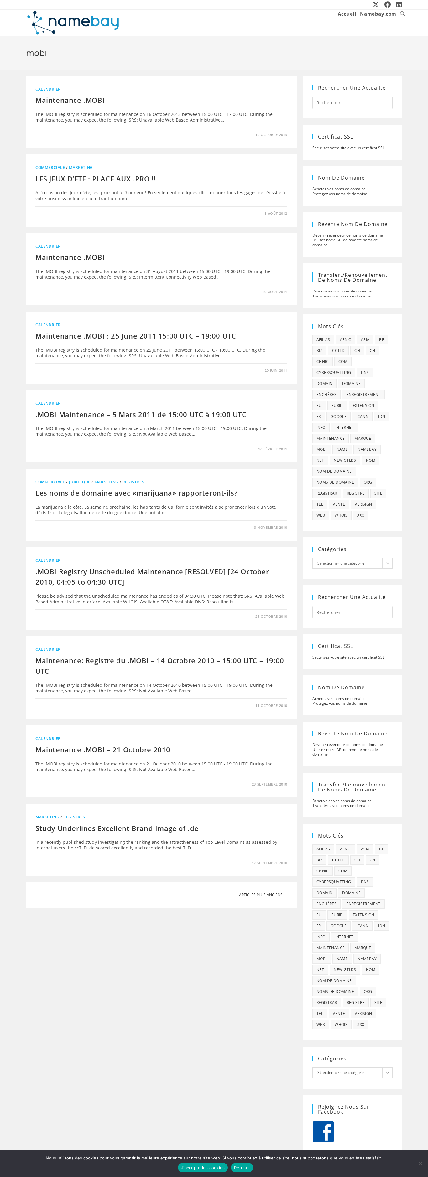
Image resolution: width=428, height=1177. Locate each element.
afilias (323, 339)
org (368, 482)
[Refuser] (420, 1163)
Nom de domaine (334, 471)
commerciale (50, 167)
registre (356, 493)
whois (341, 515)
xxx (360, 515)
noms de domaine (335, 482)
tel (319, 504)
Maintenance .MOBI (70, 100)
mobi (321, 449)
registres (133, 482)
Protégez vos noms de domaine (339, 194)
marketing (81, 167)
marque (362, 438)
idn (381, 416)
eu (319, 405)
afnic (345, 339)
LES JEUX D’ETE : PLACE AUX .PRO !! (95, 178)
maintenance (330, 438)
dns (365, 372)
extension (363, 405)
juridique (79, 482)
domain (324, 383)
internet (344, 427)
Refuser (242, 1167)
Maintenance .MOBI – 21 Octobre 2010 (102, 749)
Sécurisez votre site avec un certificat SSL (348, 147)
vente (339, 504)
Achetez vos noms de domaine (339, 189)
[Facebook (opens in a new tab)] (388, 5)
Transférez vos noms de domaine (341, 296)
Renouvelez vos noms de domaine (342, 291)
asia (365, 339)
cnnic (322, 361)
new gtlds (345, 460)
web (320, 515)
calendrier (48, 89)
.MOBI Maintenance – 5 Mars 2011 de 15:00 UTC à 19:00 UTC (141, 414)
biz (319, 350)
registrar (326, 493)
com (342, 361)
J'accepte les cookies (203, 1167)
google (339, 416)
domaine (351, 383)
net (320, 460)
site (378, 493)
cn (372, 350)
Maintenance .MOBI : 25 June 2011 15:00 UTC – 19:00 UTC (135, 335)
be (381, 339)
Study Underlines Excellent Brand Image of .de (117, 828)
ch (357, 350)
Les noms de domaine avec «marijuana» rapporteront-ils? (136, 492)
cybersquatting (333, 372)
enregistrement (363, 394)
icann (362, 416)
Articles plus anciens (263, 895)
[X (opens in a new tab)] (376, 5)
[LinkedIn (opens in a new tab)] (398, 5)
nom (370, 460)
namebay (367, 449)
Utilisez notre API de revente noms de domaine (345, 242)
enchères (326, 394)
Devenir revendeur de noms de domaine (347, 235)
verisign (363, 504)
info (321, 427)
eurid (337, 405)
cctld (338, 350)
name (342, 449)
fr (318, 416)
